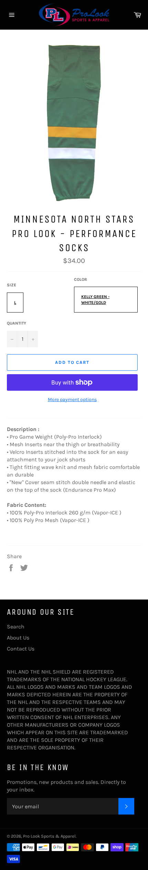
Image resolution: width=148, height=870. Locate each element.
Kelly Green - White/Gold (95, 299)
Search (15, 626)
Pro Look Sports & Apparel (49, 836)
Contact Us (20, 648)
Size (11, 285)
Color (80, 279)
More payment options (72, 399)
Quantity (16, 323)
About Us (18, 637)
